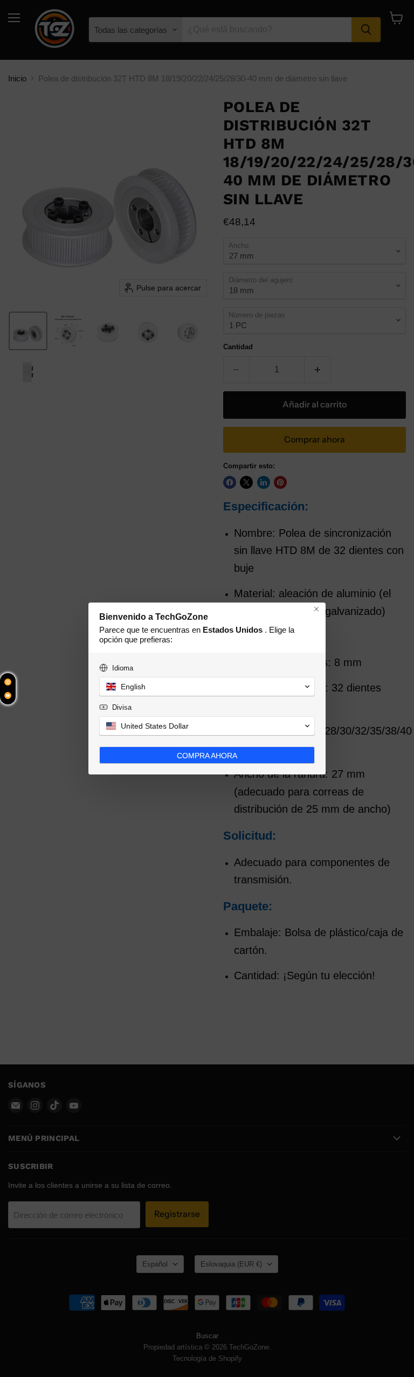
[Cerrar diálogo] (316, 609)
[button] (207, 686)
